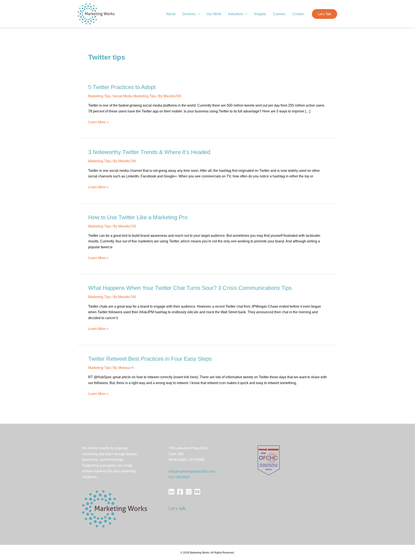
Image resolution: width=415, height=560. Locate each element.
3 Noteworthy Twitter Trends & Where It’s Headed (149, 152)
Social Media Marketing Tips (134, 96)
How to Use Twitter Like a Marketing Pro (137, 217)
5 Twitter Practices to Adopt (121, 87)
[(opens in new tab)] (268, 460)
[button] (198, 14)
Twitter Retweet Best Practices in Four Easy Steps (150, 358)
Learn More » (98, 122)
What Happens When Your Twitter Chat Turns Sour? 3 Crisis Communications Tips (190, 288)
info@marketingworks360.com (192, 471)
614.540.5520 (179, 477)
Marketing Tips (99, 96)
